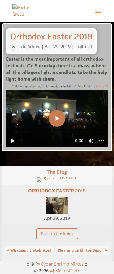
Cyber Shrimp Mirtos (62, 264)
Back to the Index (57, 233)
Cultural (83, 47)
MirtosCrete (67, 271)
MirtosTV (102, 86)
